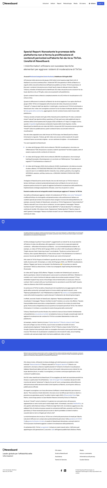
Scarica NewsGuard (61, 453)
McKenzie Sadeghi (36, 76)
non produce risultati (41, 314)
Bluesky (55, 470)
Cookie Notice (84, 460)
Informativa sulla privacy (87, 456)
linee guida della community (34, 111)
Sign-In (100, 3)
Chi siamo (58, 450)
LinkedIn (65, 470)
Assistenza (58, 456)
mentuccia (66, 293)
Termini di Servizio (61, 460)
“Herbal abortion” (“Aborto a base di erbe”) (62, 322)
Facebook (61, 470)
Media (82, 450)
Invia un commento (86, 453)
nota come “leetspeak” (74, 195)
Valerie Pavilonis (48, 76)
